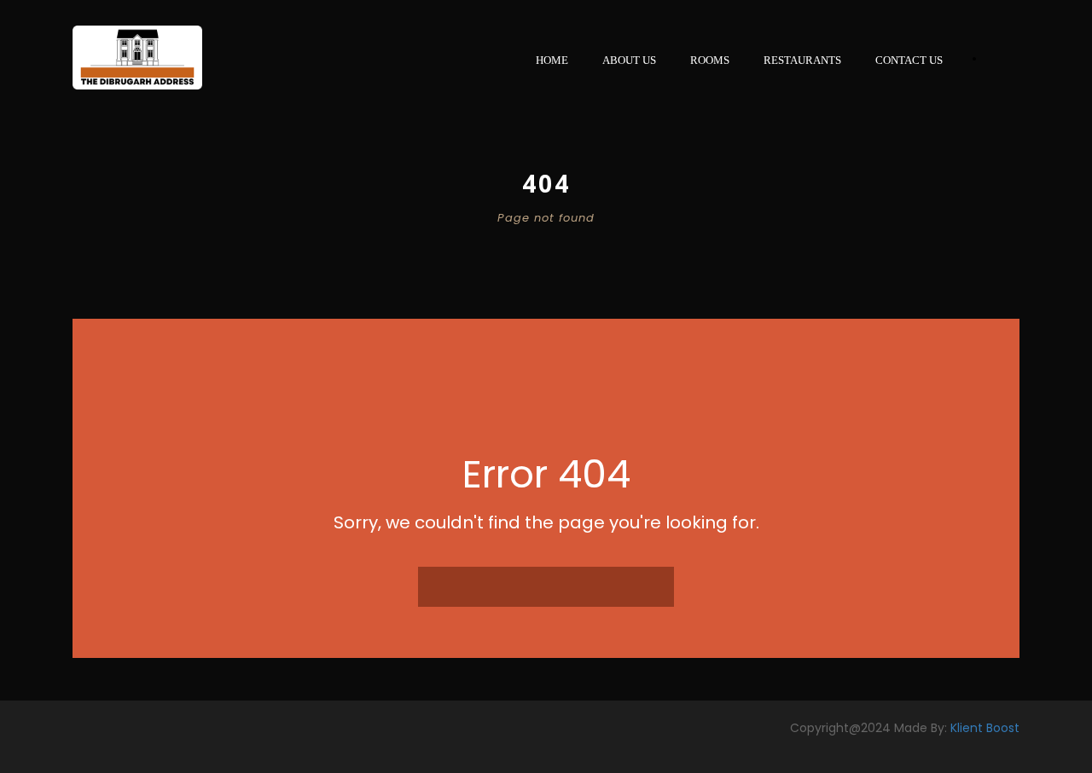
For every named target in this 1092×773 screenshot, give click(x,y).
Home (552, 60)
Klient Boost (984, 727)
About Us (629, 60)
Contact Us (909, 60)
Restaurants (802, 60)
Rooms (709, 60)
